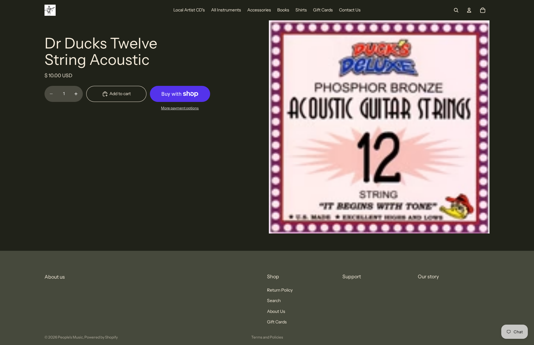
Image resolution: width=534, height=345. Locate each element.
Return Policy (280, 290)
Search (274, 301)
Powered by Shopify (101, 337)
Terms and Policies (267, 337)
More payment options (180, 108)
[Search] (456, 10)
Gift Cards (277, 322)
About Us (276, 311)
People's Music (70, 337)
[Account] (469, 10)
